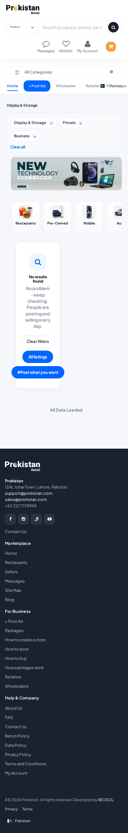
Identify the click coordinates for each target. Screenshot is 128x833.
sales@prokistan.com (26, 499)
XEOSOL (105, 799)
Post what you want (39, 372)
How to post (17, 649)
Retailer (92, 85)
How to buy (16, 658)
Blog (9, 599)
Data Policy (15, 745)
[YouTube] (49, 519)
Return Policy (17, 735)
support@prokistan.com (29, 493)
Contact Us (15, 531)
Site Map (13, 590)
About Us (13, 708)
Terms (27, 809)
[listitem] (25, 217)
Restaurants (16, 562)
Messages (15, 581)
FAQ (9, 717)
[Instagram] (23, 519)
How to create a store (25, 639)
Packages (14, 630)
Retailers (13, 676)
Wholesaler (66, 85)
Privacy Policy (18, 754)
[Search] (113, 27)
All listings (37, 356)
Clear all (17, 146)
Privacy (11, 809)
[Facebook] (10, 519)
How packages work (24, 667)
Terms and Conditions (25, 763)
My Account (16, 773)
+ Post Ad (37, 85)
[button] (64, 72)
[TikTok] (36, 519)
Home (12, 85)
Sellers (11, 571)
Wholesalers (17, 686)
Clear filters (38, 341)
